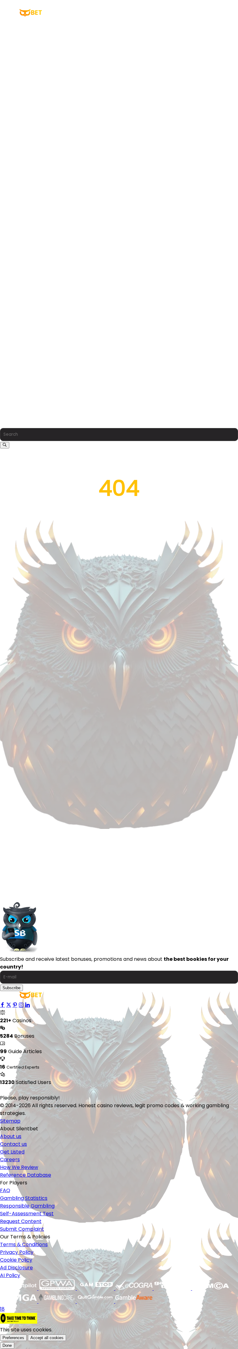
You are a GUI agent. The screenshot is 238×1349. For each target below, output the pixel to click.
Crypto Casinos (23, 61)
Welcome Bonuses (27, 138)
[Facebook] (2, 1005)
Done (7, 1345)
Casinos (9, 22)
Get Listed (12, 285)
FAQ (5, 323)
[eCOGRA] (134, 1288)
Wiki (5, 208)
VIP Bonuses (19, 161)
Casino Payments (26, 69)
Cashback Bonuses (28, 169)
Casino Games (22, 115)
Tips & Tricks (20, 231)
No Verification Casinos (33, 92)
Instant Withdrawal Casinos (38, 84)
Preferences (13, 1337)
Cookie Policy (16, 393)
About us (10, 269)
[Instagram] (21, 1005)
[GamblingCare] (57, 1301)
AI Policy (10, 408)
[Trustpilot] (19, 1288)
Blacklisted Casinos (28, 107)
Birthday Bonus (23, 177)
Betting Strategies (27, 223)
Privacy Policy (16, 385)
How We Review (19, 300)
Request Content (21, 354)
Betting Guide (21, 215)
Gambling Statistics (23, 331)
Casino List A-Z (23, 30)
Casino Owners (23, 38)
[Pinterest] (14, 1005)
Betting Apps (16, 192)
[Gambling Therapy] (173, 1288)
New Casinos (20, 45)
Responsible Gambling (27, 339)
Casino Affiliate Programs (36, 99)
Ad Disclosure (16, 401)
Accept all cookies (47, 1337)
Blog (5, 246)
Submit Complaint (22, 362)
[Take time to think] (18, 1322)
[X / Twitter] (8, 1005)
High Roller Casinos (28, 53)
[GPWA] (57, 1288)
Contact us (13, 277)
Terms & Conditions (24, 377)
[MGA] (19, 1301)
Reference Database (25, 308)
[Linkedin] (27, 1005)
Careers (10, 292)
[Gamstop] (96, 1288)
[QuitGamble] (96, 1301)
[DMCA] (210, 1288)
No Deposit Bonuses (29, 146)
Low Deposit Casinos (30, 76)
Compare (12, 200)
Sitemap (10, 1120)
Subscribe (11, 987)
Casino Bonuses (19, 130)
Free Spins (17, 154)
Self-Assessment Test (27, 347)
